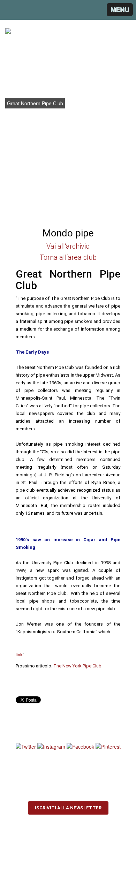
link (19, 654)
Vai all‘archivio (68, 246)
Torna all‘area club (68, 257)
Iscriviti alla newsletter (68, 807)
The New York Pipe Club (77, 665)
